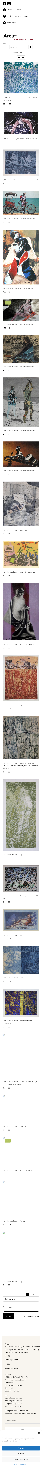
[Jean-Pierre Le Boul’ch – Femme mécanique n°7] (21, 310)
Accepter (21, 1448)
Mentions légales (12, 1368)
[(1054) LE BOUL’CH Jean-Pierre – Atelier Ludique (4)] (21, 163)
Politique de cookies (20, 1464)
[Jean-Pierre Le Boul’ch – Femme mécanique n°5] (21, 402)
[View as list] (23, 58)
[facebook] (4, 3)
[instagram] (9, 3)
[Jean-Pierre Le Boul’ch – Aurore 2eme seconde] (21, 554)
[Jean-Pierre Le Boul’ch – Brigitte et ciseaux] (21, 678)
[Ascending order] (31, 47)
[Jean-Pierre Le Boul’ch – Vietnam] (21, 1199)
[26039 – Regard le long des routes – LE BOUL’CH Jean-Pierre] (21, 77)
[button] (39, 1433)
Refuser (21, 1454)
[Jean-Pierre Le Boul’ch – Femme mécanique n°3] (21, 349)
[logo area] (18, 34)
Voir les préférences (21, 1459)
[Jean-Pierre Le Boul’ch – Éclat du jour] (21, 504)
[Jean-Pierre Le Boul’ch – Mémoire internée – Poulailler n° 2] (21, 1003)
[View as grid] (19, 58)
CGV (8, 1364)
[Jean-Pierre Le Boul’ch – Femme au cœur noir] (21, 611)
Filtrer (8, 1316)
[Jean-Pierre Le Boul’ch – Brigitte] (21, 815)
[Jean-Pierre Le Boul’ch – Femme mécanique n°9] (21, 203)
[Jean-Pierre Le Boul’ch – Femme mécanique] (21, 1151)
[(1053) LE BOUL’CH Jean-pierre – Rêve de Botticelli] (21, 123)
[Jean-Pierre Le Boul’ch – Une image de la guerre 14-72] (21, 878)
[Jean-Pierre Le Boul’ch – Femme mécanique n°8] (21, 257)
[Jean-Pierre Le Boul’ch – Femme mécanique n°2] (21, 454)
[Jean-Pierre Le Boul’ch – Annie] (21, 960)
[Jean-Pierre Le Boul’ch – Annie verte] (21, 1109)
